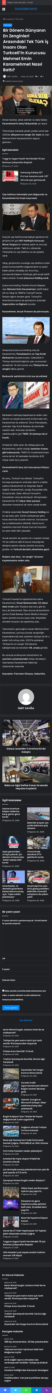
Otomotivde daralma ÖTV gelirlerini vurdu (35, 854)
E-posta (6, 969)
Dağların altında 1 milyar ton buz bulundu (34, 1129)
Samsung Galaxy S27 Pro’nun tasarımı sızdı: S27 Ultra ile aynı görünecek (34, 176)
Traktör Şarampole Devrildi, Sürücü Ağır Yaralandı (29, 2)
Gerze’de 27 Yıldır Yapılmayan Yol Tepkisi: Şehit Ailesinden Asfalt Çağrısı (25, 1232)
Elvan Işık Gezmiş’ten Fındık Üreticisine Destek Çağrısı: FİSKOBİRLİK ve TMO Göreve (25, 1142)
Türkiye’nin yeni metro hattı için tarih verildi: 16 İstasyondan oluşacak (22, 1042)
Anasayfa (9, 19)
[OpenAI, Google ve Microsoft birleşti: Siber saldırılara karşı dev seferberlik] (11, 1103)
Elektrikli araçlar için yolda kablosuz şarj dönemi (38, 825)
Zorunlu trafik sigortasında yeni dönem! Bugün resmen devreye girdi (34, 1087)
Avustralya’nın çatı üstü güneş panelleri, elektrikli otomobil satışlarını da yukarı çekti (38, 891)
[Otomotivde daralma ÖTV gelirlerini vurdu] (38, 842)
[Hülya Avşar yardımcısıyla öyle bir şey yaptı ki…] (11, 1192)
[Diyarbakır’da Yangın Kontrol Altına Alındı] (11, 1073)
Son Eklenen (25, 1020)
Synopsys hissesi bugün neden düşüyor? (24, 1180)
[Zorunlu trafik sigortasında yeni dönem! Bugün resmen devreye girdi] (11, 1086)
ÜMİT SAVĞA (12, 76)
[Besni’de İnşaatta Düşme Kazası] (11, 1221)
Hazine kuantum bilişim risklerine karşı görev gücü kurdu (11, 812)
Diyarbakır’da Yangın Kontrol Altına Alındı (32, 1071)
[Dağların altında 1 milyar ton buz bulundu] (11, 1131)
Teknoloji (19, 19)
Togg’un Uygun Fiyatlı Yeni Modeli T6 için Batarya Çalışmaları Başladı (24, 1243)
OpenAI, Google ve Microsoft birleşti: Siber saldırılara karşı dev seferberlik (33, 1104)
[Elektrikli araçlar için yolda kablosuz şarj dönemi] (38, 813)
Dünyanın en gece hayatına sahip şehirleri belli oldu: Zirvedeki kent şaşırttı (34, 1206)
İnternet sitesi (8, 980)
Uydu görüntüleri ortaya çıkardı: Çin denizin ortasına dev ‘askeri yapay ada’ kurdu (13, 857)
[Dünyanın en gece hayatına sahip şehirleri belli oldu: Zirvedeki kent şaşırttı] (11, 1205)
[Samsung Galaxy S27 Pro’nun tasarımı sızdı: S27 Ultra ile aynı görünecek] (10, 176)
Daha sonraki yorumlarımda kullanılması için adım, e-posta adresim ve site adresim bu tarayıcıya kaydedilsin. (24, 995)
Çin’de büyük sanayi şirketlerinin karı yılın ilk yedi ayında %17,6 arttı (26, 1171)
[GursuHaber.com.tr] (26, 8)
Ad (4, 958)
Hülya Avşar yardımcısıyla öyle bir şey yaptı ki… (34, 1190)
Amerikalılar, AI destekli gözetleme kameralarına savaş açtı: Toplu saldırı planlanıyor (13, 891)
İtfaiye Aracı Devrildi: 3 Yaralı (18, 1051)
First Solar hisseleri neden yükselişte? (22, 1151)
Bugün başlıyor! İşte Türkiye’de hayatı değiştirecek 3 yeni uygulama (23, 1118)
